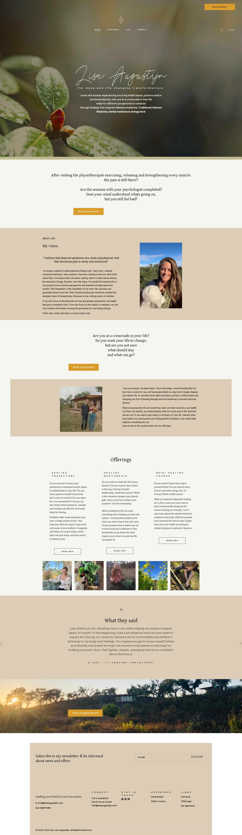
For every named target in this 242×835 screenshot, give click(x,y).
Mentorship (157, 796)
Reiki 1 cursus (158, 801)
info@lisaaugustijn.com (50, 803)
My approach (188, 805)
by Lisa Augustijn (60, 830)
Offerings (186, 801)
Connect (185, 796)
